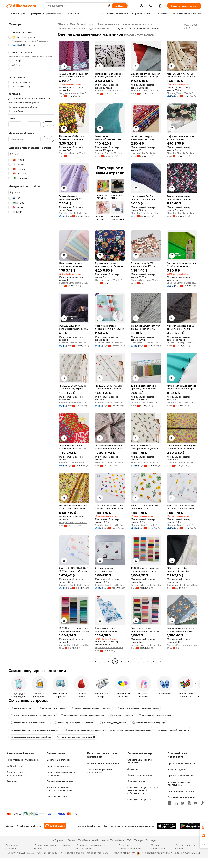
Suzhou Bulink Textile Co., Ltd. (146, 585)
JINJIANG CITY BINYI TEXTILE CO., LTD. (146, 402)
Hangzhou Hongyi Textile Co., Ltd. (110, 280)
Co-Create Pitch (14, 766)
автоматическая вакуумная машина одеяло (34, 715)
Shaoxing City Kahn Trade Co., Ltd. (74, 462)
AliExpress (57, 840)
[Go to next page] (160, 661)
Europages (151, 840)
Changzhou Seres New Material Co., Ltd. (146, 342)
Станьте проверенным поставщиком (180, 783)
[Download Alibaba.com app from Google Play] (191, 826)
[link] (204, 827)
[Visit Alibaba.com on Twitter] (183, 803)
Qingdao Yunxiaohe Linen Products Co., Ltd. (74, 93)
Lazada (104, 840)
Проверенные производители (103, 763)
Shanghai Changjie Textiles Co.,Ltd (146, 90)
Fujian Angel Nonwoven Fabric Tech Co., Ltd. (110, 647)
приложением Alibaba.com (139, 826)
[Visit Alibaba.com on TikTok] (202, 803)
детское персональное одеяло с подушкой (84, 715)
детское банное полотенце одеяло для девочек (36, 730)
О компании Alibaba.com (20, 753)
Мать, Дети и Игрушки (81, 24)
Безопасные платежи (58, 759)
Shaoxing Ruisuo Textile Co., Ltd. (110, 90)
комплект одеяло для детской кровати (86, 730)
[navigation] (31, 343)
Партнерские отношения (181, 791)
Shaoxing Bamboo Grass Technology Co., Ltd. (182, 282)
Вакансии (11, 781)
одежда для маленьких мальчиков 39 (77, 737)
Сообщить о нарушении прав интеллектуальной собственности (142, 790)
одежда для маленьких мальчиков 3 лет (32, 737)
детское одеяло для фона (114, 723)
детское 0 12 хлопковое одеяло (156, 715)
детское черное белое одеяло (175, 730)
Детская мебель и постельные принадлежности (123, 24)
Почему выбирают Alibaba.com (22, 759)
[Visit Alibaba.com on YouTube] (196, 803)
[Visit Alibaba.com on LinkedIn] (176, 803)
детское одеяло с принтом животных (75, 723)
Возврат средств (136, 781)
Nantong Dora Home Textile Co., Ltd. (146, 280)
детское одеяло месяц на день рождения (132, 730)
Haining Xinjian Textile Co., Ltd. (146, 153)
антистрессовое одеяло (53, 708)
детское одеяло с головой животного (31, 723)
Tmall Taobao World (88, 840)
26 (154, 661)
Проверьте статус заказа (181, 775)
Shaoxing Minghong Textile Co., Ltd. (74, 153)
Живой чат (132, 769)
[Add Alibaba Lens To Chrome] (55, 826)
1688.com (71, 840)
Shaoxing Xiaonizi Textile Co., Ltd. (182, 93)
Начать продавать (177, 769)
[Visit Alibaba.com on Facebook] (170, 803)
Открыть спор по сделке (140, 775)
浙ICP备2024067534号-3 (187, 853)
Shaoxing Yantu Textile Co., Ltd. (74, 282)
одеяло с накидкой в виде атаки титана (92, 708)
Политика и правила (57, 796)
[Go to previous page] (95, 661)
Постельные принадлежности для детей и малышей (85, 28)
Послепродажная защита (60, 781)
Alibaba (61, 24)
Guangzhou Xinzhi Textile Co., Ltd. (182, 585)
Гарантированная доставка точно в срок (61, 773)
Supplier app (94, 826)
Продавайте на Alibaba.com (182, 763)
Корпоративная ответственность (15, 773)
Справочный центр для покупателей (139, 761)
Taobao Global (117, 840)
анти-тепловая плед (23, 708)
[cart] (151, 6)
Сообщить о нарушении (139, 799)
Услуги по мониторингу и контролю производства (60, 789)
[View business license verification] (133, 853)
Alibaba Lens (24, 826)
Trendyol (138, 840)
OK (48, 124)
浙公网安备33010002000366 (157, 853)
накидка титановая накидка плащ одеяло (139, 708)
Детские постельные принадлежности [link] (138, 28)
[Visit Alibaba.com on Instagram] (189, 803)
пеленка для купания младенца (150, 723)
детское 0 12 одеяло (123, 715)
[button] (108, 6)
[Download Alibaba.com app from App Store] (166, 826)
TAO (129, 840)
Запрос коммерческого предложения (99, 771)
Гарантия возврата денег (60, 766)
